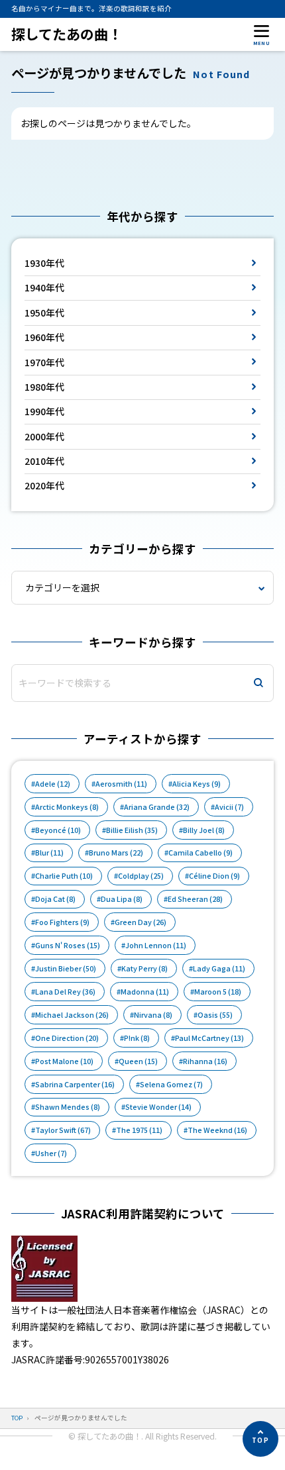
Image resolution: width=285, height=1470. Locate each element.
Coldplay (141, 876)
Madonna (145, 992)
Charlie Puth (64, 876)
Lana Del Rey (65, 992)
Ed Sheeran (195, 899)
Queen (138, 1061)
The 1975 (139, 1130)
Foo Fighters (62, 922)
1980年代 (44, 386)
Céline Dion (214, 876)
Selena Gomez (171, 1084)
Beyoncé (58, 830)
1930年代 (44, 263)
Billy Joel (204, 830)
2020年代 (44, 485)
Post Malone (64, 1061)
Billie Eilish (132, 830)
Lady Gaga (219, 968)
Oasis (215, 1015)
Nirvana (153, 1015)
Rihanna (205, 1061)
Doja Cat (55, 899)
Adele (52, 784)
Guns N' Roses (67, 945)
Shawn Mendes (67, 1107)
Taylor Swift (63, 1130)
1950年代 (44, 312)
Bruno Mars (116, 853)
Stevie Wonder (158, 1107)
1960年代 (44, 337)
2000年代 (44, 436)
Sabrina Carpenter (75, 1084)
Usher (51, 1153)
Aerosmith (121, 784)
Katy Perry (144, 968)
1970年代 (44, 362)
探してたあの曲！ (66, 34)
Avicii (229, 807)
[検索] (258, 683)
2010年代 (44, 460)
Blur (49, 853)
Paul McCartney (209, 1038)
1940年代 (44, 287)
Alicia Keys (196, 784)
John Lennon (155, 945)
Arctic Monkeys (67, 807)
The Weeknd (217, 1130)
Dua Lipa (121, 899)
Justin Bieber (65, 968)
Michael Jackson (72, 1015)
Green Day (140, 922)
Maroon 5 (217, 992)
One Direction (67, 1038)
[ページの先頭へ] (260, 1439)
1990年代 (44, 411)
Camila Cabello (200, 853)
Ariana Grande (157, 807)
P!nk (137, 1038)
